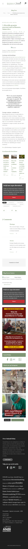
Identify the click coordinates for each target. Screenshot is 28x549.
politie (20, 497)
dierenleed (8, 479)
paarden (13, 497)
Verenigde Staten (16, 502)
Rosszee (19, 37)
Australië (4, 68)
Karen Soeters (18, 277)
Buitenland (5, 22)
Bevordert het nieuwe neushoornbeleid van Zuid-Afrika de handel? (6, 166)
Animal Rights (11, 477)
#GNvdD (5, 477)
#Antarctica (11, 202)
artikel (18, 60)
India (7, 488)
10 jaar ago (12, 233)
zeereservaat (16, 57)
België (20, 477)
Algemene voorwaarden (14, 511)
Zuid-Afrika (23, 504)
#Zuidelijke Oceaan (17, 206)
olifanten (5, 497)
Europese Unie (11, 35)
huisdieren (17, 486)
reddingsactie (5, 499)
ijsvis (6, 121)
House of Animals (10, 279)
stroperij (16, 500)
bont (22, 477)
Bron (3, 147)
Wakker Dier (5, 504)
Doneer (14, 197)
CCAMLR (16, 85)
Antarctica (23, 57)
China (20, 128)
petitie (17, 497)
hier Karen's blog (8, 282)
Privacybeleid (5, 511)
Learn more (7, 459)
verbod (10, 502)
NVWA (18, 494)
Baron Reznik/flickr (12, 51)
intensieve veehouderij (12, 488)
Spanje (10, 500)
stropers (20, 499)
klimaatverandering (9, 494)
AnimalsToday (4, 31)
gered (14, 483)
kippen (17, 491)
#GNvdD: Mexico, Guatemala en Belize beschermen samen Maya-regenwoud (21, 168)
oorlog (9, 497)
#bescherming (20, 202)
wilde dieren (15, 504)
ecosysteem (16, 40)
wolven (19, 504)
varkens (5, 502)
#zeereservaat (6, 206)
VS (24, 502)
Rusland (16, 128)
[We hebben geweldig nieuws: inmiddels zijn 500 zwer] (14, 405)
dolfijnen (10, 483)
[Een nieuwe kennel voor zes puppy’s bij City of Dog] (14, 381)
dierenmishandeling (17, 480)
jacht (19, 488)
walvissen (10, 504)
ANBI (21, 511)
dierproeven (5, 483)
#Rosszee (21, 204)
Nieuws (15, 22)
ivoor (17, 488)
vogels (22, 502)
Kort (10, 22)
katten (14, 491)
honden (19, 483)
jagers (22, 488)
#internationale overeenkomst (9, 204)
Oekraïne (23, 494)
